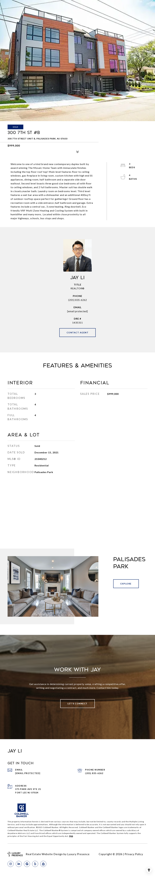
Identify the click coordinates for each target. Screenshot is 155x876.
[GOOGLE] (27, 864)
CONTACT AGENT (78, 332)
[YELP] (35, 864)
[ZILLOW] (43, 864)
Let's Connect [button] (77, 703)
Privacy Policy (134, 854)
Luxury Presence (78, 854)
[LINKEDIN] (19, 864)
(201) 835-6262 (77, 299)
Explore (126, 583)
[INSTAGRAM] (11, 864)
